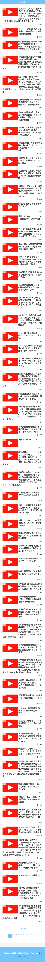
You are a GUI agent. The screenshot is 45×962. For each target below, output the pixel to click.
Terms (25, 956)
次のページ (22, 929)
